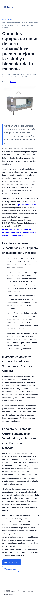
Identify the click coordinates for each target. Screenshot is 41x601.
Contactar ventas (11, 562)
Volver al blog (10, 569)
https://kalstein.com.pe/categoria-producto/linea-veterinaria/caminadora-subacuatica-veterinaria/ (19, 232)
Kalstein (8, 7)
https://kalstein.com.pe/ (26, 205)
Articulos (13, 82)
